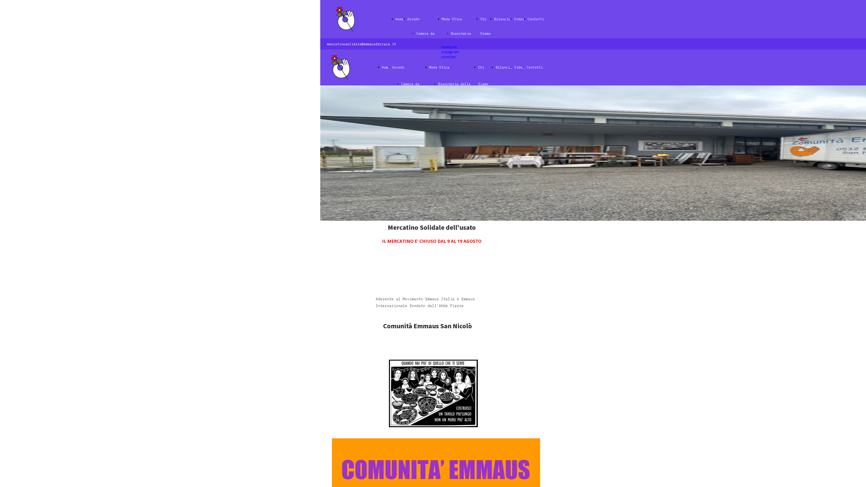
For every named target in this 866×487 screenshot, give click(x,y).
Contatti (536, 19)
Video (519, 19)
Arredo (413, 19)
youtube (448, 56)
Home (400, 19)
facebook (449, 46)
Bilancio (502, 19)
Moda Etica (452, 19)
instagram (450, 51)
